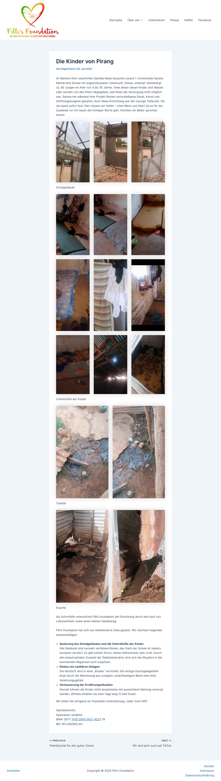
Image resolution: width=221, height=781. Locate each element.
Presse (174, 20)
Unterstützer (156, 20)
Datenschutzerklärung (199, 775)
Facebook (204, 20)
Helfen (188, 20)
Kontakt (209, 766)
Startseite (115, 20)
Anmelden (13, 770)
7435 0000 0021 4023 (86, 719)
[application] (141, 20)
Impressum (207, 770)
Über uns (133, 20)
